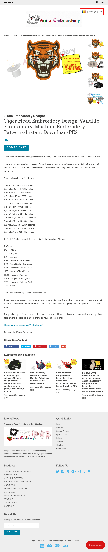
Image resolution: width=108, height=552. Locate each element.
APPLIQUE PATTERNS (14, 478)
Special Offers (61, 434)
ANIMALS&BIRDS (11, 474)
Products (59, 427)
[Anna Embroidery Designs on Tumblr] (84, 472)
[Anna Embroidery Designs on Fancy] (89, 472)
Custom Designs (62, 431)
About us (59, 445)
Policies (59, 438)
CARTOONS (9, 506)
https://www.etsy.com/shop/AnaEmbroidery (24, 324)
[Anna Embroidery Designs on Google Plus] (73, 472)
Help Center (61, 448)
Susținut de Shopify (72, 540)
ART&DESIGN (10, 485)
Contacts (59, 441)
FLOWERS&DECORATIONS (16, 488)
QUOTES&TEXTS (11, 492)
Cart (101, 2)
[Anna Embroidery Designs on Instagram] (79, 472)
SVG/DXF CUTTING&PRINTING (17, 471)
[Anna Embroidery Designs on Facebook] (62, 472)
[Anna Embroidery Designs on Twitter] (57, 472)
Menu (11, 2)
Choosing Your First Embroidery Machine (23, 424)
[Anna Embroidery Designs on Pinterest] (67, 472)
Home (6, 36)
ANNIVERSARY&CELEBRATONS (18, 481)
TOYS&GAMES (10, 502)
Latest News (11, 418)
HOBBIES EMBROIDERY (14, 495)
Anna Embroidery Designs (53, 540)
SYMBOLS (8, 499)
